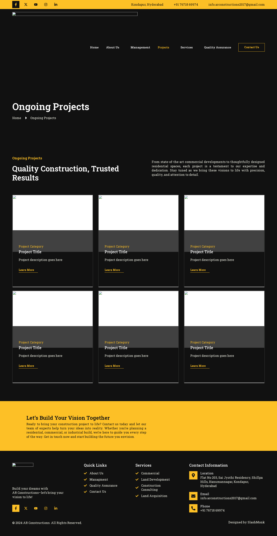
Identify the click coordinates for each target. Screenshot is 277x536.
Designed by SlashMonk (246, 522)
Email (204, 494)
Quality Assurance (217, 47)
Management (140, 47)
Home (94, 47)
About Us (112, 47)
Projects (163, 47)
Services (187, 47)
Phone (205, 506)
